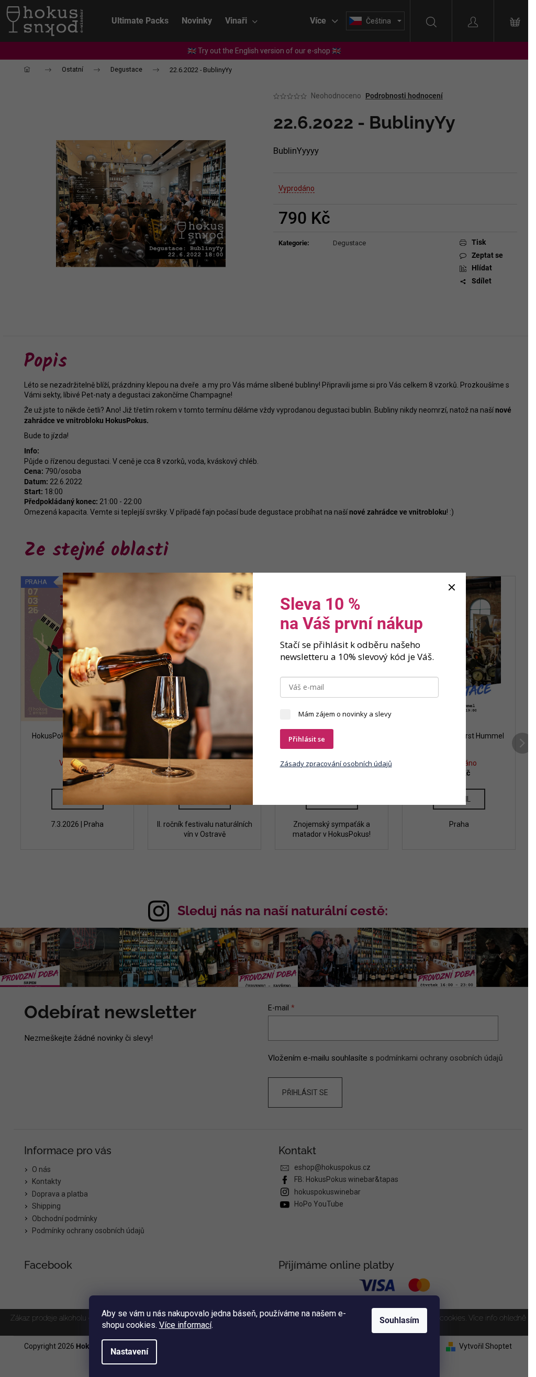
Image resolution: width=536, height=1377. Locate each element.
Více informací (185, 1325)
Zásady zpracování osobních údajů (336, 763)
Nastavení (129, 1352)
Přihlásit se (306, 739)
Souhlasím (399, 1320)
